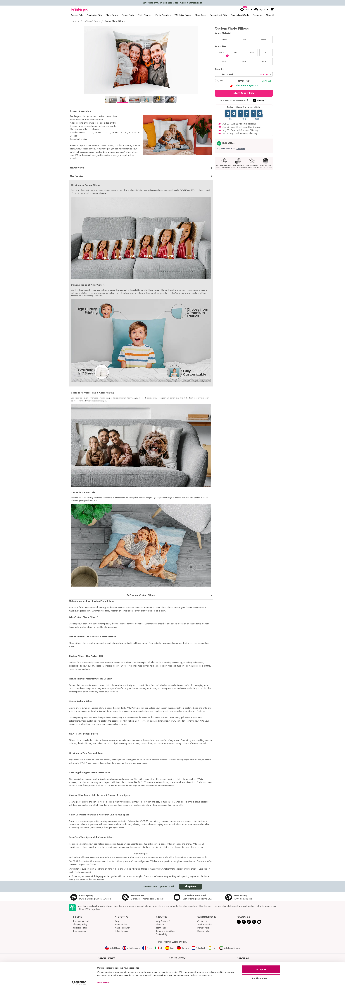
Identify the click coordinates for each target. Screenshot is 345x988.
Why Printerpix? (163, 921)
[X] (254, 922)
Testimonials (161, 927)
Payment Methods (81, 921)
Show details (103, 983)
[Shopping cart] (272, 9)
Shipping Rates (80, 927)
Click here (241, 148)
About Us (160, 924)
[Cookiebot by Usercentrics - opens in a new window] (79, 983)
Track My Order (204, 924)
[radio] (224, 39)
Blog (117, 921)
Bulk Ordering (79, 931)
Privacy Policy (203, 927)
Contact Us (202, 921)
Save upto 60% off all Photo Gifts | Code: (172, 2)
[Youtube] (259, 922)
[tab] (111, 99)
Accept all (261, 969)
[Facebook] (239, 922)
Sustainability (161, 934)
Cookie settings (259, 978)
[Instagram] (244, 922)
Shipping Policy (80, 924)
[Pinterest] (249, 922)
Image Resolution (122, 927)
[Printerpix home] (79, 9)
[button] (244, 74)
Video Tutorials (121, 931)
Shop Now (190, 886)
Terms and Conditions (165, 931)
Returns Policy (203, 931)
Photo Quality (121, 924)
